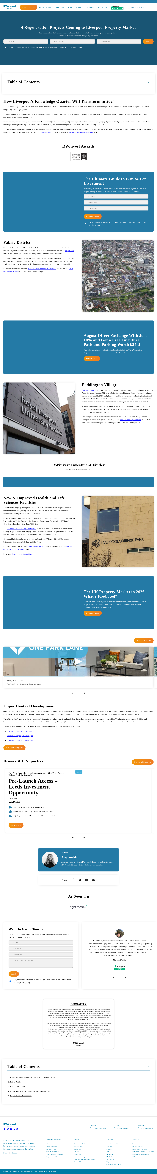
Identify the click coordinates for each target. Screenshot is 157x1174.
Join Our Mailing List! (14, 748)
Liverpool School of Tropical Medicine (21, 529)
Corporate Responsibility (54, 1154)
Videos (134, 1157)
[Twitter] (17, 1130)
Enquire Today (91, 358)
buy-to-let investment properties (81, 132)
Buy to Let (77, 1149)
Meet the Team (51, 1149)
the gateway (69, 251)
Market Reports (137, 1146)
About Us (49, 1144)
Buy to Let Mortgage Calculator (143, 1151)
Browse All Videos (144, 640)
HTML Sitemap (51, 1171)
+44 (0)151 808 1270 (138, 7)
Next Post (87, 1113)
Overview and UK (112, 1144)
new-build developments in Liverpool (42, 269)
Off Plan (76, 1151)
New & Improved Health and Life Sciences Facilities (30, 1091)
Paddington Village (89, 390)
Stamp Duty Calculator (139, 1149)
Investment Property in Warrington (20, 736)
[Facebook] (5, 1130)
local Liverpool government (130, 420)
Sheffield (109, 1157)
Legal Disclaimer (39, 1171)
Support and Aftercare (53, 1157)
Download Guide (92, 613)
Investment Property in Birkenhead (20, 740)
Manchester (110, 1154)
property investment (45, 132)
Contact (14, 1153)
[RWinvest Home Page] (9, 1127)
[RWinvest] (9, 9)
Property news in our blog (22, 554)
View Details (16, 825)
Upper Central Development (21, 1096)
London (109, 1149)
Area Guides (78, 1146)
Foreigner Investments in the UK (84, 1159)
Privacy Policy (17, 1171)
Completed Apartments (113, 1164)
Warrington (110, 1159)
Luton (108, 1151)
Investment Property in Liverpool (19, 731)
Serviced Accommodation (82, 1162)
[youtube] (11, 1130)
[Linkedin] (14, 1130)
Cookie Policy (28, 1171)
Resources (135, 1144)
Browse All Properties (142, 762)
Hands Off (77, 1154)
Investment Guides (80, 1144)
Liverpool (109, 1146)
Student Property (79, 1157)
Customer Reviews (52, 1151)
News (5, 1153)
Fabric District (15, 1082)
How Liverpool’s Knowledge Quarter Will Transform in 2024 (33, 1077)
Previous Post (71, 1113)
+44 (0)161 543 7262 (147, 1128)
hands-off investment (35, 546)
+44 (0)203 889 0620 (123, 1128)
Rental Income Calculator (140, 1154)
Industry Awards (51, 1146)
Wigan (108, 1162)
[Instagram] (8, 1130)
